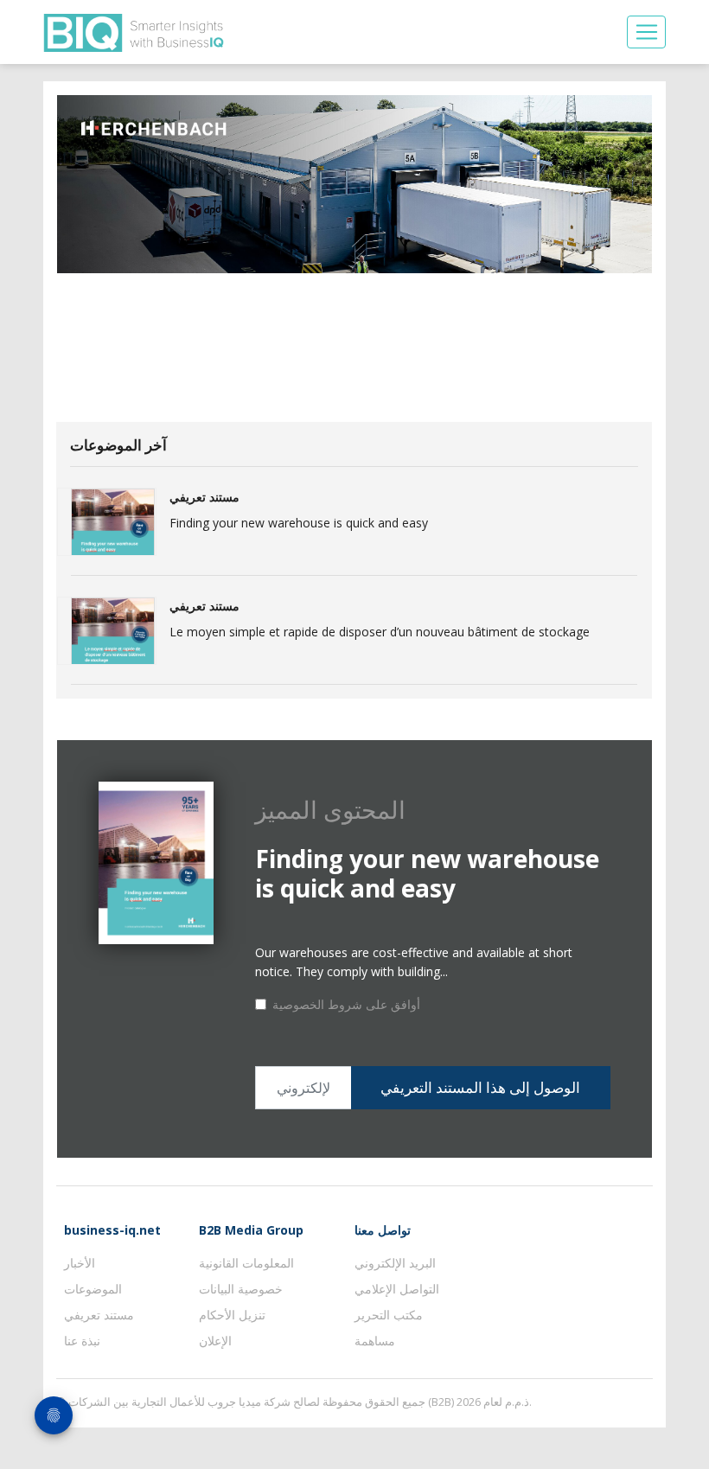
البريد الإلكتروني (395, 1263)
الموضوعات (93, 1289)
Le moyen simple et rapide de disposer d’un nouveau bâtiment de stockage (379, 631)
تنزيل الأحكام (232, 1314)
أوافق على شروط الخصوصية (346, 1004)
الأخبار (79, 1263)
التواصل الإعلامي (396, 1289)
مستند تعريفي (99, 1314)
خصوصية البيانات (241, 1289)
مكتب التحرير (388, 1314)
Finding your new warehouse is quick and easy (298, 522)
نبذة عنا (82, 1340)
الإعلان (215, 1340)
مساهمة (374, 1340)
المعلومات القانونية (246, 1263)
